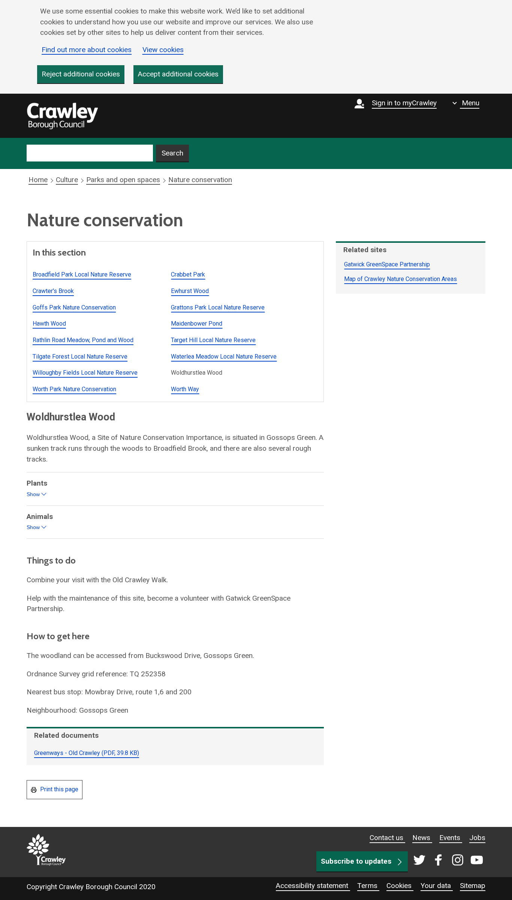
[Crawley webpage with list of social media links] (446, 860)
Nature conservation (200, 179)
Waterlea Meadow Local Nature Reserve (224, 356)
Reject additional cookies (81, 74)
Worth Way (185, 389)
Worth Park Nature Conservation (74, 389)
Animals (41, 522)
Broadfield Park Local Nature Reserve (82, 274)
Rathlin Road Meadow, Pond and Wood (83, 340)
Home (38, 179)
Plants (39, 489)
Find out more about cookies (87, 49)
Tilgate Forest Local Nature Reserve (80, 356)
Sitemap (472, 885)
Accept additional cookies (178, 74)
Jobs (477, 837)
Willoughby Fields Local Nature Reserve (85, 372)
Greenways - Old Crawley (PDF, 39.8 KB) (86, 752)
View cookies (163, 49)
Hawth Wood (49, 323)
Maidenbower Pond (196, 323)
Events (450, 837)
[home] (62, 116)
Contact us (387, 837)
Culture (67, 179)
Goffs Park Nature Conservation (74, 307)
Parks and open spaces (123, 179)
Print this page (58, 789)
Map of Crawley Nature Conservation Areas (400, 279)
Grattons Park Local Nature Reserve (218, 307)
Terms (368, 885)
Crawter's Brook (53, 291)
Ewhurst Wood (190, 291)
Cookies (399, 885)
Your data (437, 885)
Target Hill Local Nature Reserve (213, 340)
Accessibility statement (313, 885)
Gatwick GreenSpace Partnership (387, 264)
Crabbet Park (188, 274)
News (422, 837)
